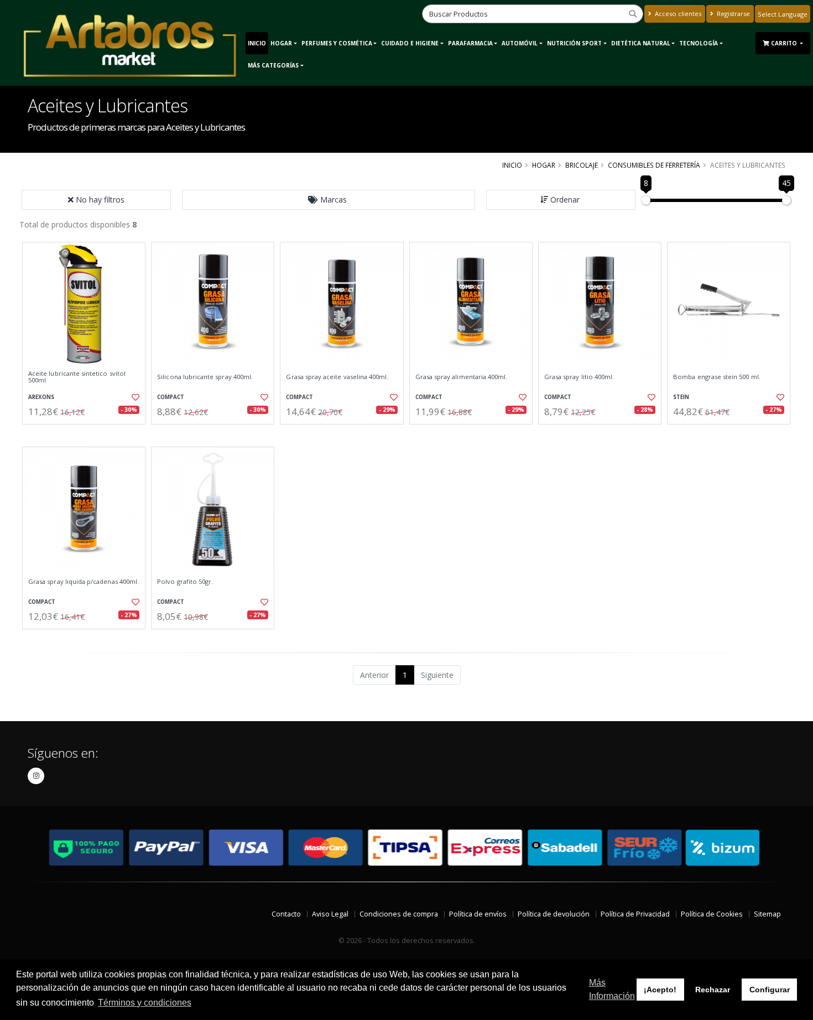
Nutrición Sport (574, 43)
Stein (681, 397)
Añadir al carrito (87, 433)
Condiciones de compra (398, 914)
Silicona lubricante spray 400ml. (205, 377)
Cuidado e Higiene (410, 43)
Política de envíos (478, 914)
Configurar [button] (769, 989)
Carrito (785, 43)
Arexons (41, 397)
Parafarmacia (470, 43)
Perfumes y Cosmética (336, 43)
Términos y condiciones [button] (144, 1002)
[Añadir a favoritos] (134, 397)
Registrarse (732, 13)
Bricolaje (581, 164)
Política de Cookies (712, 914)
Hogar (281, 43)
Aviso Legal (330, 914)
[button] (328, 200)
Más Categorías (273, 65)
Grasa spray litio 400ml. (579, 377)
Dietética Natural (640, 43)
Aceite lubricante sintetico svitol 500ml (77, 377)
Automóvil (520, 43)
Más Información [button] (612, 989)
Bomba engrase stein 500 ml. (716, 377)
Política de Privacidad (635, 914)
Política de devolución (554, 914)
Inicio (257, 43)
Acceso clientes (677, 13)
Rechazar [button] (712, 989)
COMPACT (170, 397)
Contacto (286, 914)
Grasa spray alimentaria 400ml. (461, 377)
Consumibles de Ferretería (654, 164)
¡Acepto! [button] (660, 989)
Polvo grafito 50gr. (185, 581)
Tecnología (698, 43)
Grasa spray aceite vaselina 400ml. (337, 377)
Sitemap (767, 914)
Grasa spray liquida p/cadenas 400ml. (83, 581)
